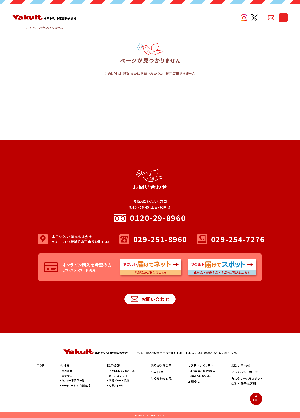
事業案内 (67, 375)
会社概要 (67, 371)
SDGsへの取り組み (201, 375)
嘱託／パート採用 (119, 380)
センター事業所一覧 (73, 380)
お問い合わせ (155, 299)
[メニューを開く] (283, 17)
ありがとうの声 (161, 365)
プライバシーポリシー (246, 372)
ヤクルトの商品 (161, 378)
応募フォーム (116, 385)
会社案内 (66, 365)
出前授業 (157, 372)
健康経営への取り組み (202, 371)
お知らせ (194, 381)
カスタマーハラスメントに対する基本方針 (247, 381)
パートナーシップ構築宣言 (76, 385)
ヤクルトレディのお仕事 (122, 371)
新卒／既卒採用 (118, 375)
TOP (26, 28)
